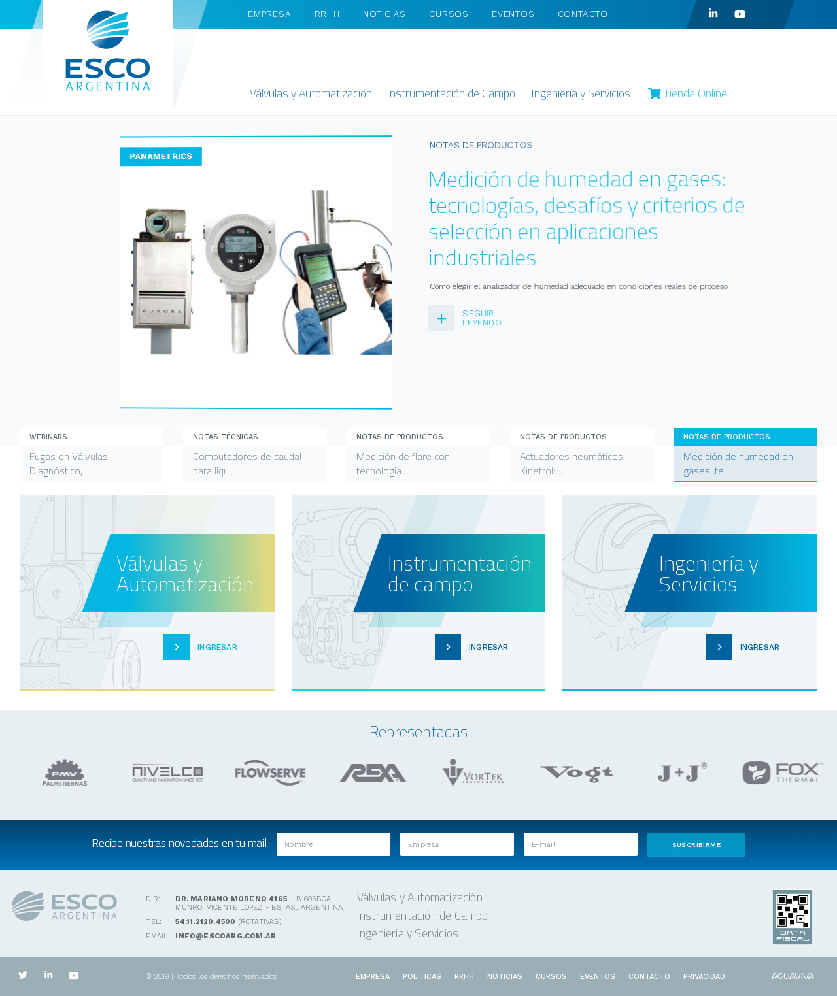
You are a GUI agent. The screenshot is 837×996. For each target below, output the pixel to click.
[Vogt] (573, 773)
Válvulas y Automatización (311, 93)
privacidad (704, 976)
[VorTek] (470, 773)
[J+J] (675, 773)
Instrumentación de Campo (451, 93)
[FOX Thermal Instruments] (777, 773)
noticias (384, 13)
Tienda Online (694, 93)
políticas (422, 976)
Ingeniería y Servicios (581, 93)
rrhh (327, 13)
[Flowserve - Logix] (265, 773)
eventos (513, 13)
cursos (449, 13)
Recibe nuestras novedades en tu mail (179, 843)
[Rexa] (367, 773)
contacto (583, 13)
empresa (270, 13)
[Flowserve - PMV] (59, 773)
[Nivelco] (162, 773)
